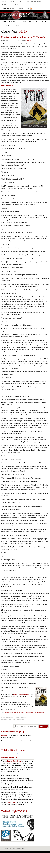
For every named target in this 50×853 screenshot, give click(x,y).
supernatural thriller (38, 713)
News (44, 22)
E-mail (27, 8)
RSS (16, 5)
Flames (28, 40)
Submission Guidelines (34, 1)
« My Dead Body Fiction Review (14, 717)
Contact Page (11, 802)
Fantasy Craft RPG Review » (12, 719)
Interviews (33, 22)
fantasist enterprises (11, 713)
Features (13, 22)
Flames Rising (25, 15)
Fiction (23, 22)
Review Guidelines (14, 761)
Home (4, 1)
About (12, 1)
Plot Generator (6, 5)
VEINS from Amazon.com (21, 694)
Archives (15, 25)
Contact (20, 1)
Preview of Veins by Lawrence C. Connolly (23, 37)
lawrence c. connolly (25, 713)
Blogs (4, 22)
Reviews (5, 25)
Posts (12, 8)
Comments (19, 8)
